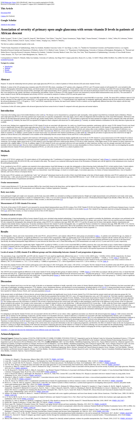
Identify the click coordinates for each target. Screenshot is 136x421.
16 (7, 317)
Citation (3, 16)
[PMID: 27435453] (28, 399)
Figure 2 (87, 272)
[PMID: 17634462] (54, 402)
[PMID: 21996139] (29, 408)
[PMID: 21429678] (100, 404)
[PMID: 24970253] (35, 375)
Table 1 (97, 236)
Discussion (8, 72)
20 (130, 319)
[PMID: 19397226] (11, 395)
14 (5, 211)
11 (61, 199)
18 (88, 317)
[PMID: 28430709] (126, 413)
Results (7, 70)
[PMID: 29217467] (118, 400)
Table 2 (116, 258)
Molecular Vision (10, 2)
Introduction (8, 66)
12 (85, 209)
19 (23, 319)
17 (9, 317)
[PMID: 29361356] (42, 391)
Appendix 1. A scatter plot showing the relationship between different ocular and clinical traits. (30, 330)
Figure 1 (107, 159)
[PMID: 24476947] (114, 364)
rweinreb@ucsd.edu (7, 59)
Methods (7, 68)
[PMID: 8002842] (104, 361)
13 (87, 209)
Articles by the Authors (8, 24)
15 (105, 287)
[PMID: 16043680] (117, 381)
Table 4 (19, 268)
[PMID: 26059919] (21, 368)
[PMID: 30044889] (44, 384)
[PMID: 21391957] (25, 379)
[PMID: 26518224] (126, 418)
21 (25, 323)
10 (20, 145)
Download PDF (6, 13)
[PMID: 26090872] (51, 372)
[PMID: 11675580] (58, 359)
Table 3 (105, 261)
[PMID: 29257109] (103, 411)
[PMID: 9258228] (110, 363)
